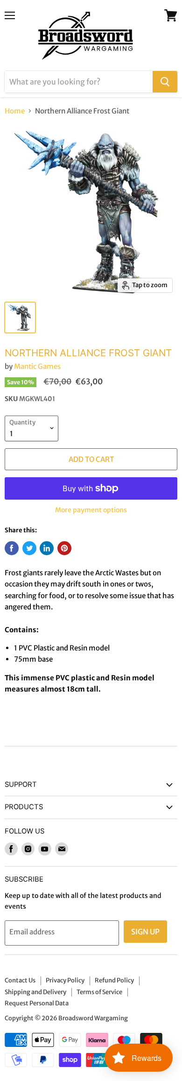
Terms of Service (99, 992)
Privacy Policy (65, 980)
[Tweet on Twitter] (29, 548)
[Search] (165, 81)
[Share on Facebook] (12, 548)
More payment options (91, 510)
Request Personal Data (37, 1003)
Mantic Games (37, 366)
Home (15, 110)
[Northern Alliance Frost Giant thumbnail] (20, 317)
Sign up (145, 931)
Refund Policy (114, 980)
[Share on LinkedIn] (47, 548)
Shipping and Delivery (35, 992)
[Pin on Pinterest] (64, 548)
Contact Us (20, 980)
